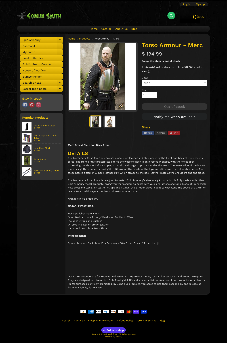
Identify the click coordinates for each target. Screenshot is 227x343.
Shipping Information (101, 320)
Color (145, 77)
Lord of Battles (33, 58)
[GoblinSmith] (39, 15)
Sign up (200, 4)
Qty (144, 90)
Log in (187, 4)
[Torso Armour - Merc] (95, 121)
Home (94, 28)
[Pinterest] (32, 104)
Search (66, 320)
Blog (134, 28)
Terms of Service (146, 320)
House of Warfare (34, 70)
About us (121, 28)
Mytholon (43, 52)
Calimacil (43, 46)
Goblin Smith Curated (37, 64)
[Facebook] (25, 104)
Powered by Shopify (113, 337)
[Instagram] (38, 104)
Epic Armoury (43, 40)
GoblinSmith (112, 334)
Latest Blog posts (43, 89)
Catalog (106, 28)
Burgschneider (32, 76)
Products (84, 38)
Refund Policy (125, 320)
